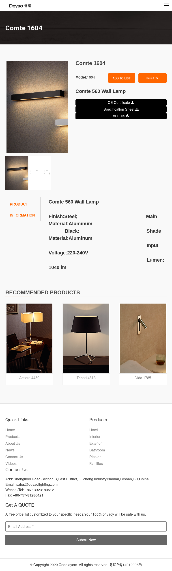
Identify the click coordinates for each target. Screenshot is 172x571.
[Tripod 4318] (86, 338)
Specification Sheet (119, 109)
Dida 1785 (143, 378)
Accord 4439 (29, 378)
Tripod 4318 (86, 378)
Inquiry (152, 78)
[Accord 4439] (29, 338)
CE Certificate (119, 102)
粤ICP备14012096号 (125, 564)
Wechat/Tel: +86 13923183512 (29, 489)
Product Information (22, 209)
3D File (119, 115)
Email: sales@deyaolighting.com (31, 484)
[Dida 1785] (143, 338)
